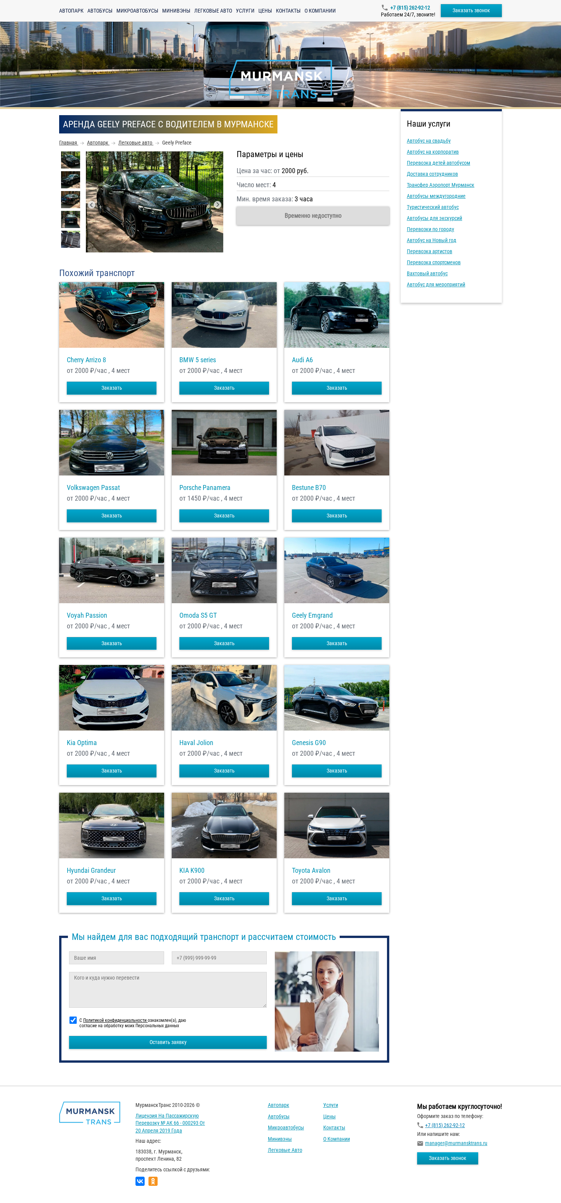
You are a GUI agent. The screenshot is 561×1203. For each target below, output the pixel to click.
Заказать (112, 388)
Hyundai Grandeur (91, 870)
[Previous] (91, 205)
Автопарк (71, 11)
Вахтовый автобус (427, 273)
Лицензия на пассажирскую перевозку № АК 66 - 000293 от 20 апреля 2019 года (170, 1123)
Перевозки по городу (430, 229)
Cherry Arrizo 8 (86, 360)
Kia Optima (82, 742)
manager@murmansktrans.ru (456, 1143)
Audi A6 (302, 360)
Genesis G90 (309, 742)
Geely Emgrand (312, 615)
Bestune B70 (309, 487)
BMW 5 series (197, 360)
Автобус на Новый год (431, 240)
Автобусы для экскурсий (434, 218)
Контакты (288, 11)
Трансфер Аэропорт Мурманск (440, 185)
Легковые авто (213, 11)
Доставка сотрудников (432, 174)
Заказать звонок (471, 10)
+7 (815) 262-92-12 (410, 8)
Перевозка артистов (429, 251)
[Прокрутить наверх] (24, 1185)
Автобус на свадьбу (429, 141)
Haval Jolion (196, 742)
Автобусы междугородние (436, 196)
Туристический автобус (433, 207)
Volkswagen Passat (93, 487)
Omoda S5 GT (198, 615)
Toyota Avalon (311, 870)
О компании (320, 11)
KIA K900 (192, 870)
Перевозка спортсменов (434, 262)
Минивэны (176, 11)
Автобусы (100, 11)
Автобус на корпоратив (433, 152)
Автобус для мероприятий (436, 284)
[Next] (217, 205)
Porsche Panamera (205, 487)
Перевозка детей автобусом (438, 163)
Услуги (245, 11)
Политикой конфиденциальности (115, 1020)
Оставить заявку (168, 1042)
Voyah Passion (87, 615)
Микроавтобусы (137, 11)
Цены (265, 11)
